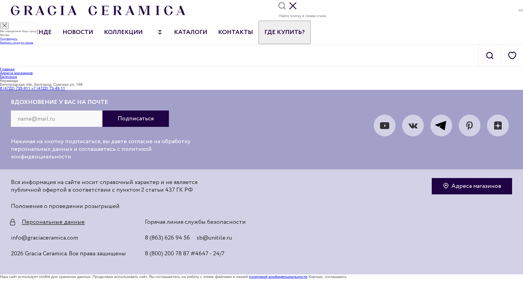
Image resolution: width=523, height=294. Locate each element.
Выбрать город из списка (16, 42)
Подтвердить (8, 39)
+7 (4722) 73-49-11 (47, 88)
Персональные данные (53, 222)
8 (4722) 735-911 (15, 88)
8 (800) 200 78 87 (167, 254)
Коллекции (123, 32)
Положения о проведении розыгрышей (65, 206)
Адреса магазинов (476, 186)
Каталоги (190, 32)
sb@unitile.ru (214, 238)
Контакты (235, 32)
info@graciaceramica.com (44, 238)
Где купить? (284, 32)
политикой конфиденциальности (278, 276)
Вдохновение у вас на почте (59, 102)
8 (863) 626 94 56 (167, 238)
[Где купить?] (521, 10)
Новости (78, 32)
